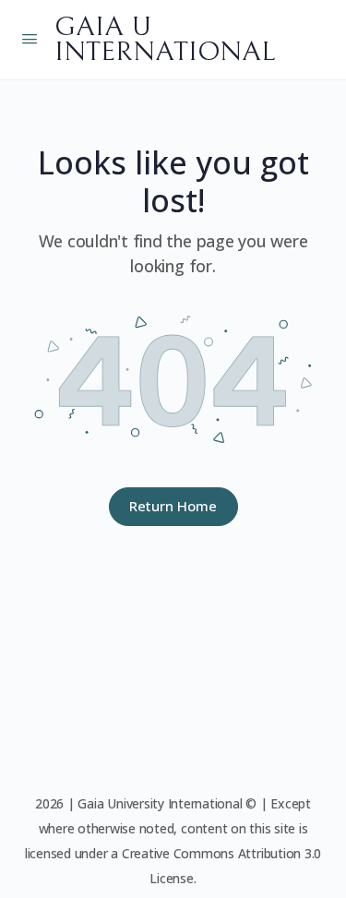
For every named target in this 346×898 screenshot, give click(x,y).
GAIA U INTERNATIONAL (164, 40)
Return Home (173, 506)
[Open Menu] (29, 37)
